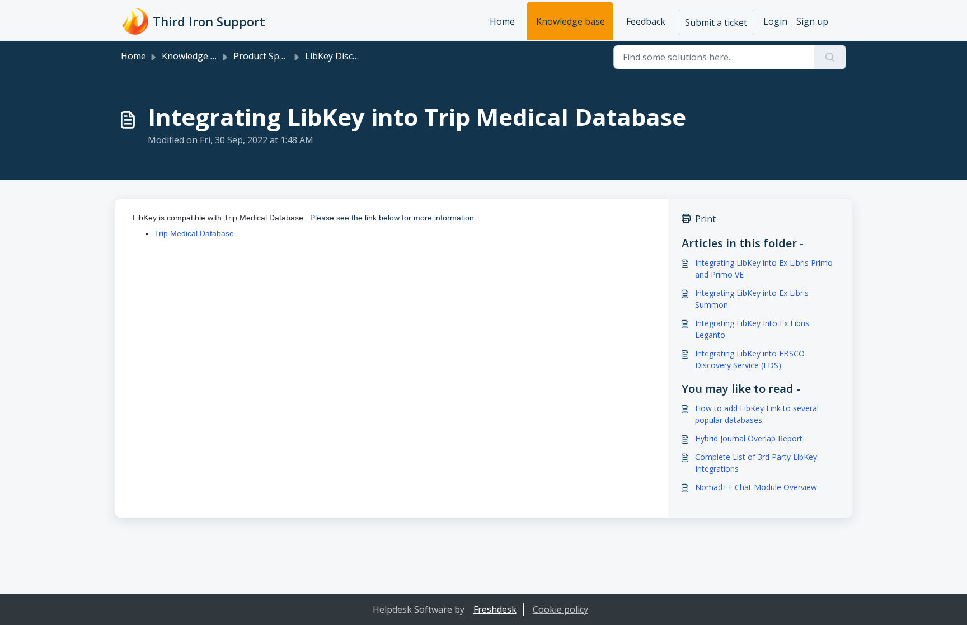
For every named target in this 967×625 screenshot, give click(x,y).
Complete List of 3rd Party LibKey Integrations (756, 463)
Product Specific (266, 56)
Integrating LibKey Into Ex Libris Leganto (752, 329)
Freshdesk (495, 609)
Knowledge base (570, 21)
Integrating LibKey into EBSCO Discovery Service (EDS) (750, 359)
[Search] (830, 57)
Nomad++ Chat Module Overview (756, 487)
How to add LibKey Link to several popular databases (757, 414)
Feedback (645, 21)
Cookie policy (560, 609)
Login (775, 21)
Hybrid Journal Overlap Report (748, 438)
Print (705, 219)
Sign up (812, 21)
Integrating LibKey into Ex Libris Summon (752, 299)
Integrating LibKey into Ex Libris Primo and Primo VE (764, 268)
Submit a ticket (716, 22)
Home (502, 21)
